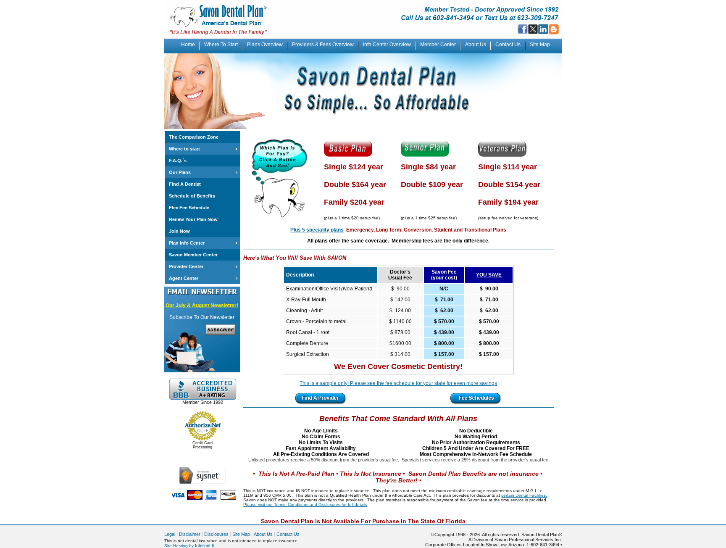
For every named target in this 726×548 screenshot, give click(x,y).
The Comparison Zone (193, 137)
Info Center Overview (387, 44)
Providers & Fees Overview (323, 44)
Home (188, 44)
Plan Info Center (187, 242)
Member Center (438, 44)
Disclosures (216, 534)
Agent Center (183, 278)
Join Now (179, 231)
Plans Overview (265, 44)
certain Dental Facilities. (524, 495)
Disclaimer (189, 534)
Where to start (184, 148)
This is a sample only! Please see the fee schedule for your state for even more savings (398, 383)
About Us (475, 44)
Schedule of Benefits (192, 195)
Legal (169, 534)
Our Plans (180, 172)
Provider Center (186, 266)
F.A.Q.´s (178, 160)
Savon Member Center (193, 254)
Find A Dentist (185, 184)
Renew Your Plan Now (193, 219)
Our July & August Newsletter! (202, 305)
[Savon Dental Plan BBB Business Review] (202, 398)
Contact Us (508, 44)
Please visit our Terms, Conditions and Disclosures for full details (305, 504)
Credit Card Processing (202, 445)
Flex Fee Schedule (189, 207)
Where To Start (221, 44)
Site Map (540, 44)
